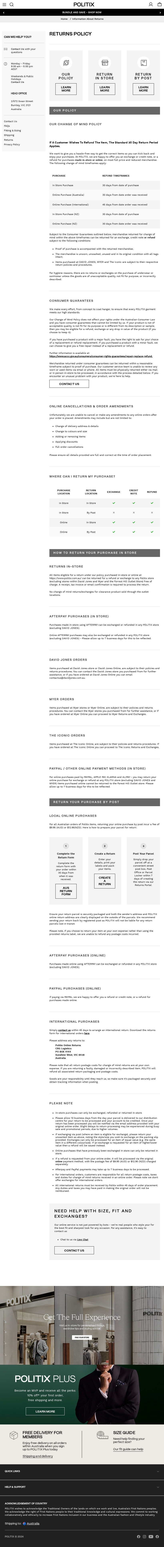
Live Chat (82, 1239)
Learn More (45, 1411)
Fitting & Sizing (12, 130)
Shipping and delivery (38, 1456)
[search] (11, 4)
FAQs (7, 126)
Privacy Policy (12, 144)
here (86, 1033)
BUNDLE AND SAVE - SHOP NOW (82, 12)
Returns (8, 139)
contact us (64, 1030)
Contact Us (69, 384)
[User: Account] (150, 4)
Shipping (9, 135)
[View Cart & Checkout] (159, 5)
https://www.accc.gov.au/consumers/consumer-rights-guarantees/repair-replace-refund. (101, 356)
